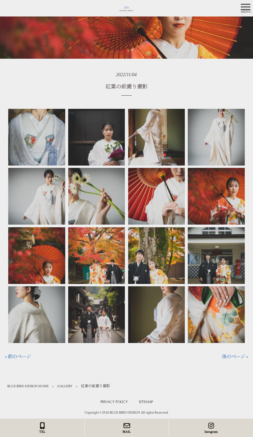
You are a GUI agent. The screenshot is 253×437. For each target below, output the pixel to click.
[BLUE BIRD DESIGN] (118, 8)
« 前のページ (18, 357)
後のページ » (235, 357)
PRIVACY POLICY (114, 401)
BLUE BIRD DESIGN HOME (28, 386)
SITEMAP (146, 401)
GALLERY (64, 386)
